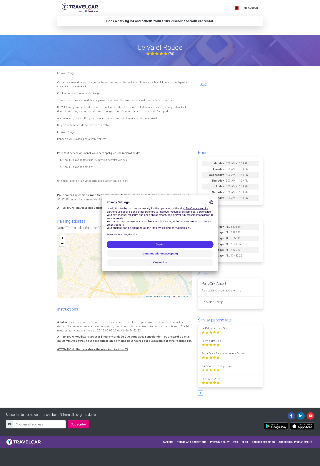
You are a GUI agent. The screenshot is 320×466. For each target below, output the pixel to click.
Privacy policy (220, 442)
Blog (245, 442)
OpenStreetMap (163, 296)
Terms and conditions (191, 442)
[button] (200, 393)
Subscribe (78, 424)
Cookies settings (263, 442)
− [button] (62, 243)
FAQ (235, 442)
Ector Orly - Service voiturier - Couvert (224, 353)
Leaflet (149, 296)
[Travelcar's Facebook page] (291, 416)
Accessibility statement (295, 442)
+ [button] (62, 238)
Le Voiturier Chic (211, 341)
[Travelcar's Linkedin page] (301, 416)
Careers (167, 442)
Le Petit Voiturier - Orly (215, 328)
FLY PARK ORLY (211, 378)
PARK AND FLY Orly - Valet (217, 366)
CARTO (187, 296)
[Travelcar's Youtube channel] (310, 416)
